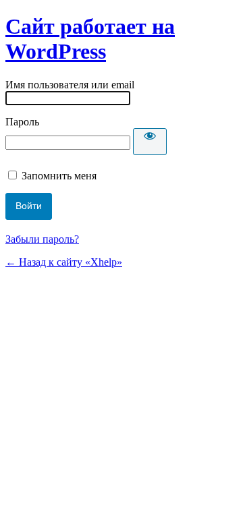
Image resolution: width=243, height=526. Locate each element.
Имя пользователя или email (69, 84)
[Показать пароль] (150, 141)
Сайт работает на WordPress (90, 38)
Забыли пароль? (42, 239)
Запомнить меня (59, 175)
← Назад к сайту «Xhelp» (63, 262)
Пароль (22, 121)
